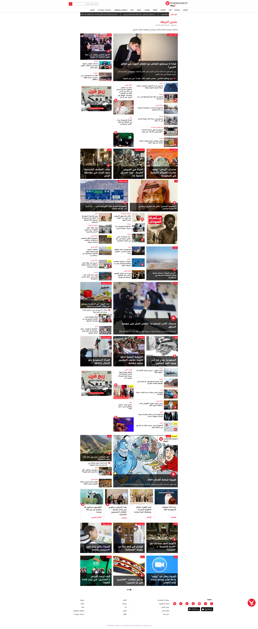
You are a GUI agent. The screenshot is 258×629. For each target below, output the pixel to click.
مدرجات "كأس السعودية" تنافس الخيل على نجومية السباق (149, 325)
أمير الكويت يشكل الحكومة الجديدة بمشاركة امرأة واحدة (142, 509)
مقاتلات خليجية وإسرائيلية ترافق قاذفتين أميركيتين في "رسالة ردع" (90, 252)
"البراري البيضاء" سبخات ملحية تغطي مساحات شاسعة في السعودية (164, 275)
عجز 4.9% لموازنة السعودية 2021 (169, 508)
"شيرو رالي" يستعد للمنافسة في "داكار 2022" (125, 406)
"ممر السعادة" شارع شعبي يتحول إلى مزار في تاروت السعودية (123, 238)
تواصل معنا (165, 610)
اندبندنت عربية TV (104, 9)
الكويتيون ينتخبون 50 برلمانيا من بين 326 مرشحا (93, 509)
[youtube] (193, 603)
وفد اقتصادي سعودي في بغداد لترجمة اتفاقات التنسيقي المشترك (117, 511)
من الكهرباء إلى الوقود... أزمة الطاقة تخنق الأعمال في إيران (148, 14)
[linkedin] (186, 603)
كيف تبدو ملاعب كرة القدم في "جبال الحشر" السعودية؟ (89, 277)
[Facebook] (211, 603)
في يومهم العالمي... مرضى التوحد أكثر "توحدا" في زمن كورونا (148, 78)
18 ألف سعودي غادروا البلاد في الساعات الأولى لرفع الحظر (89, 65)
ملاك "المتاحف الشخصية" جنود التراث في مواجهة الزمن (96, 172)
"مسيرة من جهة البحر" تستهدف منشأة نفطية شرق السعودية (90, 265)
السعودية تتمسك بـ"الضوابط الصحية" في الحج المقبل (150, 109)
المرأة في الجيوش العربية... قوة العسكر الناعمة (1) (131, 172)
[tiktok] (180, 603)
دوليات (129, 259)
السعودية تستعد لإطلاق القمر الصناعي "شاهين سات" (122, 251)
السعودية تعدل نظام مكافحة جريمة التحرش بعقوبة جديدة (150, 415)
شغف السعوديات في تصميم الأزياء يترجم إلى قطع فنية (94, 311)
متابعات (96, 73)
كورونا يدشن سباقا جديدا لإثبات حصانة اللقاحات (149, 393)
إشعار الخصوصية (164, 603)
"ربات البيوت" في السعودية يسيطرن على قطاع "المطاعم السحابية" (95, 305)
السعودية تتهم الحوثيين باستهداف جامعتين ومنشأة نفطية (89, 240)
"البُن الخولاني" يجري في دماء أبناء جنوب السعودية (96, 458)
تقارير (96, 214)
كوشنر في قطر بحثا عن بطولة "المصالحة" (130, 548)
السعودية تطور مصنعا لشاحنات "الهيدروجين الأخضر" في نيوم (152, 131)
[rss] (174, 603)
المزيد (92, 9)
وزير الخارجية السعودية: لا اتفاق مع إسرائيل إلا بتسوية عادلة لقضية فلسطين (89, 219)
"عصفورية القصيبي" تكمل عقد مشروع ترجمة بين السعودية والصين (157, 207)
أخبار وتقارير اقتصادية (157, 127)
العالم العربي (159, 105)
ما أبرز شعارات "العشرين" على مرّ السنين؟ (129, 581)
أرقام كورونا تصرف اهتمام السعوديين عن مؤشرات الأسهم (90, 319)
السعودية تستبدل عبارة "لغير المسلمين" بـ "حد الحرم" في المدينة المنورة (106, 207)
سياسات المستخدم (163, 600)
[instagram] (199, 603)
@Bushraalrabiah (162, 25)
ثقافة (155, 9)
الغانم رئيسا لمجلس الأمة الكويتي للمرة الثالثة (89, 482)
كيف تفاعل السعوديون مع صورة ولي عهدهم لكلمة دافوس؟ (150, 382)
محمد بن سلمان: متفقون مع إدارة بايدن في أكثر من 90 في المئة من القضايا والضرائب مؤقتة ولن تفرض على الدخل (124, 92)
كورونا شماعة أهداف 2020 (162, 479)
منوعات (147, 9)
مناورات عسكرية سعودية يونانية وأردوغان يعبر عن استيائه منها (122, 263)
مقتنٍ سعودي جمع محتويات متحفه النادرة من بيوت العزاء (151, 142)
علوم (131, 118)
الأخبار (185, 9)
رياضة (139, 9)
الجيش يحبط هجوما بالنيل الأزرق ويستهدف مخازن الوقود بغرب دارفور (108, 14)
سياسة (177, 9)
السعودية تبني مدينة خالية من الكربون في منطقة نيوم (149, 426)
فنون (175, 337)
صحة (132, 9)
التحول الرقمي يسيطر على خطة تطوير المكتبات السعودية (97, 56)
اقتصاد (163, 9)
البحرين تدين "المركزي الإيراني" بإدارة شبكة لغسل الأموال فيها (150, 87)
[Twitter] (205, 603)
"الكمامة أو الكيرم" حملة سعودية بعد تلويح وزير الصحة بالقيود (89, 331)
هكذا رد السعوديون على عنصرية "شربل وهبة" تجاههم (89, 77)
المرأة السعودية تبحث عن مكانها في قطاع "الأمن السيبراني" (124, 122)
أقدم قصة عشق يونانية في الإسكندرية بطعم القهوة (97, 464)
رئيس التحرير (165, 607)
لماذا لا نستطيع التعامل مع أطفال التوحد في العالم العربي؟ (148, 65)
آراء (170, 9)
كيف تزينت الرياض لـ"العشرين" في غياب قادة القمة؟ (96, 579)
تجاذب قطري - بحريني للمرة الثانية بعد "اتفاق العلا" (149, 371)
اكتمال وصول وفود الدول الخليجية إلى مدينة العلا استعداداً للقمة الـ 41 (125, 375)
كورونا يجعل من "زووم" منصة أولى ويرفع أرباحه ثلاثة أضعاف (163, 579)
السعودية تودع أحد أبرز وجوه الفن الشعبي (163, 362)
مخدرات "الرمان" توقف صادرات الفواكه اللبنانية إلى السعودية (163, 172)
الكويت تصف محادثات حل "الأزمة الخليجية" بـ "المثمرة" (163, 546)
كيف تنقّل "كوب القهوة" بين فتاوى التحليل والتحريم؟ (91, 229)
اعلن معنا (166, 614)
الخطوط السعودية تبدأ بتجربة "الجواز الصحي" (123, 227)
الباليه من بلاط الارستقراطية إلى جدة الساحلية (150, 98)
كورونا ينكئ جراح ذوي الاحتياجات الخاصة (98, 548)
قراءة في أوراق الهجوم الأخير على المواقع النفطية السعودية (122, 275)
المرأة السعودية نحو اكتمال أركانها (99, 362)
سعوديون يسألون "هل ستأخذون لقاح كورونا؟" (90, 471)
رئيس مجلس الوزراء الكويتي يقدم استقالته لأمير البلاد (151, 404)
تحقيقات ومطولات (120, 9)
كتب (176, 181)
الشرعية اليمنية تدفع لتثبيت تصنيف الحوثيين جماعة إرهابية (131, 360)
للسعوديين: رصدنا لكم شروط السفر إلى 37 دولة (150, 120)
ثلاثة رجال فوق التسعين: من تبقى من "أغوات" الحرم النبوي (122, 218)
